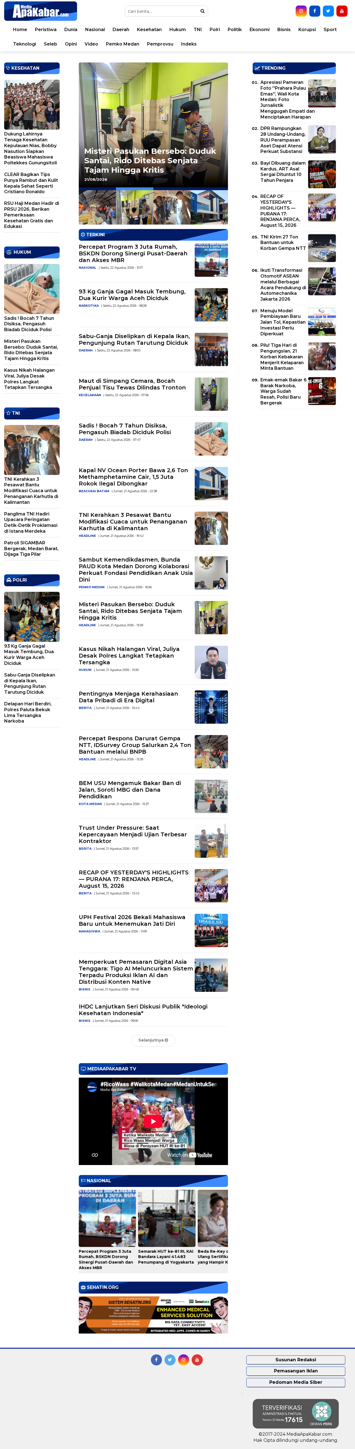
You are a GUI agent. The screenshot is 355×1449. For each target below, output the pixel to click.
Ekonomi (260, 29)
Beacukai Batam (94, 491)
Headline (87, 536)
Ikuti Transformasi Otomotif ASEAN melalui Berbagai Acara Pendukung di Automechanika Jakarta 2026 (283, 285)
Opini (71, 44)
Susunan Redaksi (295, 1359)
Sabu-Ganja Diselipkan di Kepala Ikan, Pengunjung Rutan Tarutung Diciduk (134, 339)
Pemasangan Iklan (296, 1370)
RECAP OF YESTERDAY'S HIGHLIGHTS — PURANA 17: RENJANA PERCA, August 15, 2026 (134, 879)
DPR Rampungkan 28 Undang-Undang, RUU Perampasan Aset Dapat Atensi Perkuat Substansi (283, 140)
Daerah (121, 29)
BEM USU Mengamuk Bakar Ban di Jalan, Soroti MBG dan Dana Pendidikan (130, 790)
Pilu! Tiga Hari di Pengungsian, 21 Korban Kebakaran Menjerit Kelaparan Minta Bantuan (282, 357)
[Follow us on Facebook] (314, 11)
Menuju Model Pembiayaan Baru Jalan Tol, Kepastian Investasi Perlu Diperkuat (283, 322)
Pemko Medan (122, 44)
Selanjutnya (151, 1040)
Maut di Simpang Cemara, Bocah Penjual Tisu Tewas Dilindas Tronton (132, 384)
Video (91, 44)
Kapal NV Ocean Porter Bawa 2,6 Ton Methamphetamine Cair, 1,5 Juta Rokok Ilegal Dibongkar (133, 477)
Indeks (189, 44)
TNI (198, 29)
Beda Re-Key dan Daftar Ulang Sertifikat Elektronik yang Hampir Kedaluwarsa (226, 1257)
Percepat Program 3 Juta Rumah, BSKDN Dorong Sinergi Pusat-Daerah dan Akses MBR (133, 253)
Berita (85, 708)
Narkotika (89, 306)
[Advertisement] (294, 452)
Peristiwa (46, 29)
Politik (235, 29)
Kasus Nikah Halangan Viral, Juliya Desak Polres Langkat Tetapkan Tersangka (129, 656)
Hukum (177, 29)
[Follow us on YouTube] (342, 11)
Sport (330, 29)
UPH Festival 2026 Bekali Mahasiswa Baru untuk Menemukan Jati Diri (132, 920)
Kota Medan (90, 804)
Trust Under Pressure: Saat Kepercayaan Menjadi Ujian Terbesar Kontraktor (133, 834)
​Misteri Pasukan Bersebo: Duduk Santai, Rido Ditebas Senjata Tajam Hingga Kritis (130, 611)
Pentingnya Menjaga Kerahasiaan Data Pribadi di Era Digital (128, 697)
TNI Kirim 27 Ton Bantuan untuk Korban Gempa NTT (283, 242)
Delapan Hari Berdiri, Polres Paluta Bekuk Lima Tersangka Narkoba (28, 712)
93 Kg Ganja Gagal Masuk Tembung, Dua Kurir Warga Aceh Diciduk (132, 294)
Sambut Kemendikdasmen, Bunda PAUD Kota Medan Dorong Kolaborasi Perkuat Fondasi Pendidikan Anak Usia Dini (136, 569)
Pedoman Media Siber (295, 1382)
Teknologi (24, 44)
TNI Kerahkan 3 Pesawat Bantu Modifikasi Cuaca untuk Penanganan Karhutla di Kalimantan (133, 522)
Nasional (95, 29)
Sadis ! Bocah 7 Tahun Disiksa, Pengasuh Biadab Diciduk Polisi (125, 429)
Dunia (70, 29)
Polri (215, 29)
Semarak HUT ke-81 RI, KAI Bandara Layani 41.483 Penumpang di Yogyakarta (166, 1257)
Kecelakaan (90, 395)
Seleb (50, 44)
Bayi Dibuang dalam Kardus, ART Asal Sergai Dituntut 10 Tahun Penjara (283, 171)
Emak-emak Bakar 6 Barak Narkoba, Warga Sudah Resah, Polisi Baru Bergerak (283, 391)
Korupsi (307, 29)
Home (20, 29)
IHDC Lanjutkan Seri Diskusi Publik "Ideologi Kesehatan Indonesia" (143, 1010)
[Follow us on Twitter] (328, 11)
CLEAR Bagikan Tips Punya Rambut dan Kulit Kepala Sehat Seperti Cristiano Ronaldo (31, 183)
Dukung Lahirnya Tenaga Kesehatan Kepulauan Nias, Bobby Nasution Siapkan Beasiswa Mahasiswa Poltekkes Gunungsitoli (30, 148)
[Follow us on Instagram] (301, 11)
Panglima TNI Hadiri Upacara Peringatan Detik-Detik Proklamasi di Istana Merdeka (30, 522)
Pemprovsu (160, 44)
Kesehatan (149, 29)
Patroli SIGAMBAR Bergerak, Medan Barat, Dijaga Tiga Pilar (31, 548)
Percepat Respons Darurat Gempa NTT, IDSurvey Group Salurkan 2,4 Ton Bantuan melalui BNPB (152, 156)
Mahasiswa (89, 931)
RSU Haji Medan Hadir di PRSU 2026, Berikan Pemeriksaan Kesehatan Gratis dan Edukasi (31, 215)
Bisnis (284, 29)
